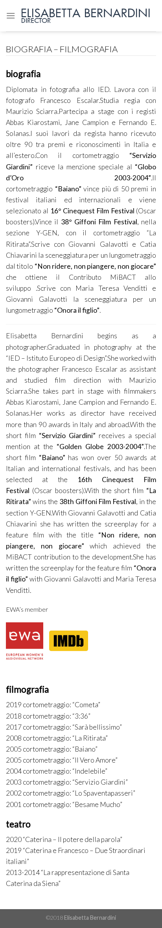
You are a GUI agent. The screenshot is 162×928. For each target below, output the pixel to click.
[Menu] (10, 15)
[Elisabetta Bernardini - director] (85, 16)
